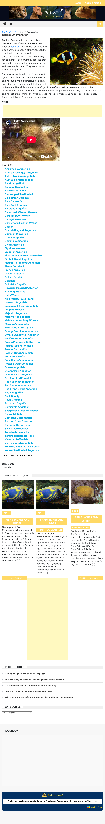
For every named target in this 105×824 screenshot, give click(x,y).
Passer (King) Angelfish (19, 352)
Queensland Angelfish (18, 370)
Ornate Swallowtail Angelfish (22, 334)
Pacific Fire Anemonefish (19, 338)
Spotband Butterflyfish (18, 417)
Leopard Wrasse (14, 309)
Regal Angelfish (14, 392)
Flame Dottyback (15, 266)
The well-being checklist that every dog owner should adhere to (35, 679)
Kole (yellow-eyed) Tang (19, 298)
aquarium (15, 46)
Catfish (9, 226)
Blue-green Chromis (17, 197)
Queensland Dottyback (18, 374)
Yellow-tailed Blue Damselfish (22, 446)
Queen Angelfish (15, 367)
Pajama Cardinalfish (16, 349)
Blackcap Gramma (15, 190)
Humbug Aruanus (15, 291)
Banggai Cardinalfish (17, 187)
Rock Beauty (12, 396)
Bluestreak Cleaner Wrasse (21, 212)
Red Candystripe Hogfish (19, 381)
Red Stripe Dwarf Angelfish (21, 388)
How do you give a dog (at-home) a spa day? (25, 674)
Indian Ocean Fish (50, 529)
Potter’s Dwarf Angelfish (19, 363)
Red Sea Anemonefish (18, 385)
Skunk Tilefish (13, 414)
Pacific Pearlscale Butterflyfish (23, 342)
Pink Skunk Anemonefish (19, 360)
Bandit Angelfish (14, 183)
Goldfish (10, 280)
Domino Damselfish (16, 241)
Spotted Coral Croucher (19, 421)
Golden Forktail (14, 277)
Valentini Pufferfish (16, 439)
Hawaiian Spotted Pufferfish (21, 287)
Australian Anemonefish (19, 179)
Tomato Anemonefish (17, 432)
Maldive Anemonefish (18, 316)
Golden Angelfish (15, 273)
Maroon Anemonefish (17, 324)
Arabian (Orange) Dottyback (21, 172)
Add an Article (93, 2)
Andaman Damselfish (17, 168)
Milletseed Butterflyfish (19, 327)
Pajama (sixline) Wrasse (19, 345)
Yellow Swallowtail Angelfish (22, 450)
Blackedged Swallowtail (19, 194)
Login (78, 2)
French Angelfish (15, 269)
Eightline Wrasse (15, 248)
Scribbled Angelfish (16, 403)
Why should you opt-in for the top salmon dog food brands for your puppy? (40, 697)
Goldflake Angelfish (16, 284)
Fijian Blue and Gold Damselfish (23, 255)
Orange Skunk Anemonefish (21, 331)
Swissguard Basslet (16, 428)
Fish (6, 513)
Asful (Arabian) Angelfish (20, 176)
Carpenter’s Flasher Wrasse (21, 223)
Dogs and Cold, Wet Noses (16, 578)
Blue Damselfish (14, 201)
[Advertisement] (52, 111)
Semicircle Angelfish (17, 406)
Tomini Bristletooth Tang (19, 435)
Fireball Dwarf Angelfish (19, 259)
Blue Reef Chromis (16, 205)
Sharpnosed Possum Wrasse (22, 410)
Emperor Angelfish (16, 251)
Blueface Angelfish (16, 208)
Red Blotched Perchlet (18, 378)
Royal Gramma (13, 399)
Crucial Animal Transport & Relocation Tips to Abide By (30, 685)
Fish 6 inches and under (17, 521)
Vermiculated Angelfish (19, 443)
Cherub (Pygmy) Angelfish (20, 230)
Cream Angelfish (15, 237)
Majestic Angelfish (16, 313)
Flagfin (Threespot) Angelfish (22, 262)
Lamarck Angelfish (16, 302)
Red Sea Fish (80, 527)
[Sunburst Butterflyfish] (87, 492)
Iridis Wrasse (12, 295)
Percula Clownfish (15, 356)
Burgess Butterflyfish (17, 215)
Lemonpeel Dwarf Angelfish (21, 306)
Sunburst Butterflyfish (18, 425)
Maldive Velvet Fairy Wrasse (21, 320)
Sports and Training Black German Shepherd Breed (28, 691)
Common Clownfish (16, 233)
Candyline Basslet (15, 219)
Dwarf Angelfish (14, 244)
